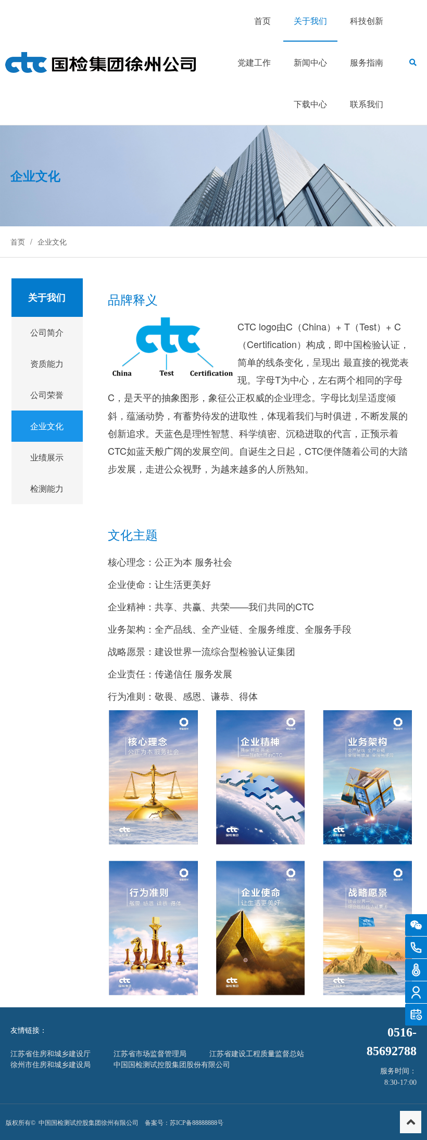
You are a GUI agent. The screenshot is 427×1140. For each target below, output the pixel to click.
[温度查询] (416, 969)
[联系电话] (416, 947)
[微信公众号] (416, 925)
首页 (17, 241)
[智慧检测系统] (416, 992)
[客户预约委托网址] (416, 1014)
